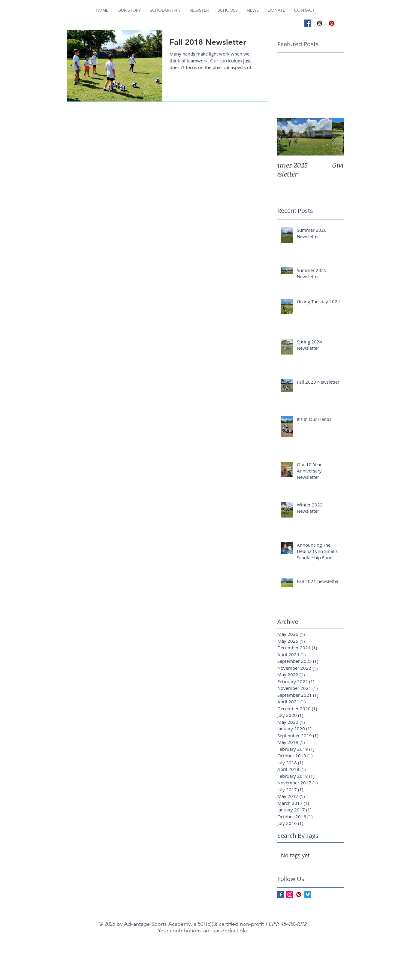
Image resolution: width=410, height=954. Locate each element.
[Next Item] (334, 137)
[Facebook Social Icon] (307, 23)
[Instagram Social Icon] (319, 23)
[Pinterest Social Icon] (331, 23)
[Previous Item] (287, 137)
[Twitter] (307, 894)
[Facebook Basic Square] (280, 894)
